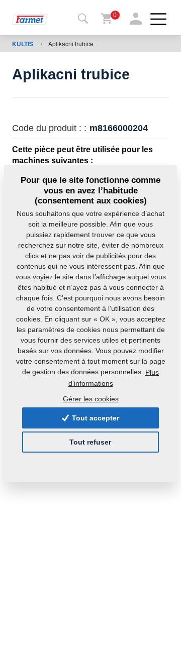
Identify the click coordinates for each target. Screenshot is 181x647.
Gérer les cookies (91, 399)
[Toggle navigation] (83, 19)
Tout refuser (90, 442)
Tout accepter (94, 418)
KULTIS (23, 43)
